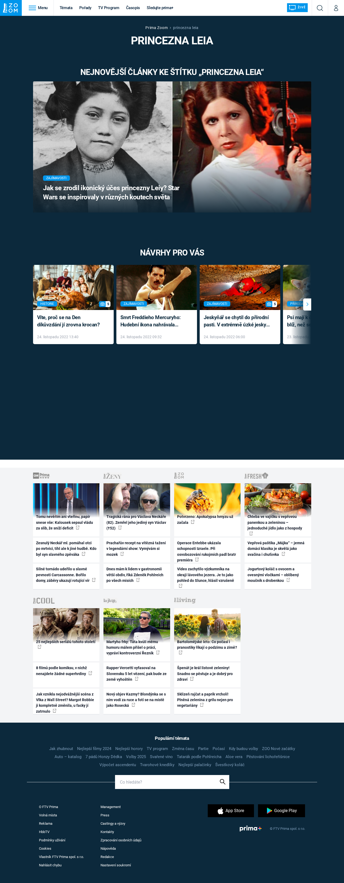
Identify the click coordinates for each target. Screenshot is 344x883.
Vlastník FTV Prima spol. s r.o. (61, 857)
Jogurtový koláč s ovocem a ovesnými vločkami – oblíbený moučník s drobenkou (273, 575)
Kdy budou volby (243, 748)
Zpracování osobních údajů (121, 840)
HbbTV (44, 832)
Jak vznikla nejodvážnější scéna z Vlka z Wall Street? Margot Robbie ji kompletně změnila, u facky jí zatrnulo (65, 702)
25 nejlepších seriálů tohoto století (65, 642)
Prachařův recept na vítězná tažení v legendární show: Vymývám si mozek (136, 549)
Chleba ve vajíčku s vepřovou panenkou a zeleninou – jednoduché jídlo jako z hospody (275, 522)
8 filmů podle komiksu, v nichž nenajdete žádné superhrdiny (61, 671)
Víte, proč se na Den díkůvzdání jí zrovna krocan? (68, 321)
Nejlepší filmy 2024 (94, 748)
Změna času (183, 748)
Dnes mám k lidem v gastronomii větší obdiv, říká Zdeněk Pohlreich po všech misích (134, 575)
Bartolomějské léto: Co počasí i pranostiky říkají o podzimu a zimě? (207, 645)
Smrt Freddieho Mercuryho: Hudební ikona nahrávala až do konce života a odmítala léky (152, 321)
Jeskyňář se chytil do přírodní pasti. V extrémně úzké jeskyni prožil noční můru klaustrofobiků (237, 321)
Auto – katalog (68, 756)
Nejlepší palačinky (194, 764)
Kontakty (107, 832)
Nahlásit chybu (50, 865)
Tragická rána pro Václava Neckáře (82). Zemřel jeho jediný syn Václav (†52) (136, 522)
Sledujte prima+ (160, 7)
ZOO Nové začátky (278, 748)
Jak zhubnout (61, 748)
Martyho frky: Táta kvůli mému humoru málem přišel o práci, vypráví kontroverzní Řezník (132, 647)
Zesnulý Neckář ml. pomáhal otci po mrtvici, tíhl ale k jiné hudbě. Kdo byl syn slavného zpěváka (66, 549)
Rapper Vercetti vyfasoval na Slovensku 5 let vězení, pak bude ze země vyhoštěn (136, 674)
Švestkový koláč (230, 764)
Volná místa (48, 815)
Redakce (107, 857)
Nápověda (108, 848)
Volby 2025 (136, 756)
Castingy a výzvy (113, 823)
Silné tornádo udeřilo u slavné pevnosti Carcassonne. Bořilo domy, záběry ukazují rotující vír (63, 575)
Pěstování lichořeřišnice (268, 756)
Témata (66, 7)
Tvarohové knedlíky (157, 764)
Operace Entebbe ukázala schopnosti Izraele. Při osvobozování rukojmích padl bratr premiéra (206, 551)
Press (105, 815)
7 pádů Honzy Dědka (103, 756)
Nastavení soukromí (116, 865)
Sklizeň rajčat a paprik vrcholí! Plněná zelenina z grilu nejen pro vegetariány (205, 700)
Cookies (45, 848)
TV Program (108, 7)
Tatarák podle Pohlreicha (199, 756)
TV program (157, 748)
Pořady (85, 7)
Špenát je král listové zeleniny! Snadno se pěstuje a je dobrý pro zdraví (205, 674)
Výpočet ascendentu (117, 764)
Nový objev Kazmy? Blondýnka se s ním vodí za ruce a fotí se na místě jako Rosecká (136, 700)
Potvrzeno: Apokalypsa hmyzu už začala (205, 519)
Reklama (45, 823)
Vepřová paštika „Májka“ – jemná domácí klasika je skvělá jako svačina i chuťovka (276, 549)
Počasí (219, 748)
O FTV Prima (48, 807)
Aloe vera (233, 756)
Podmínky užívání (52, 840)
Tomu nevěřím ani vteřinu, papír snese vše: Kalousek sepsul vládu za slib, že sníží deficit (64, 522)
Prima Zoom (156, 28)
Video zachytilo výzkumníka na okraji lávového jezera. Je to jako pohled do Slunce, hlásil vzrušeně (205, 575)
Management (111, 807)
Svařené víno (161, 756)
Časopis (133, 7)
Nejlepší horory (129, 748)
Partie (203, 748)
